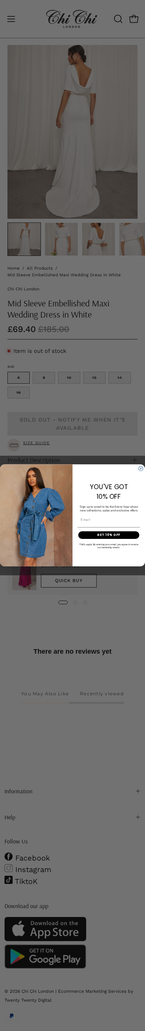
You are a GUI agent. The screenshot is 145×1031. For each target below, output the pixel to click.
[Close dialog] (141, 468)
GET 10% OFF (108, 535)
